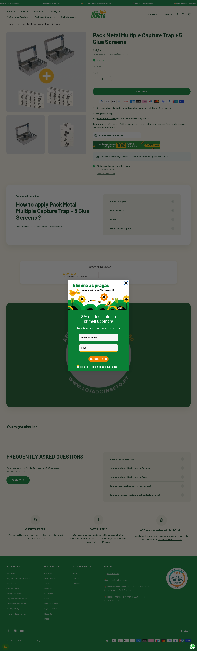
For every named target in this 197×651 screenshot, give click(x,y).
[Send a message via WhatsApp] (192, 646)
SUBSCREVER (98, 359)
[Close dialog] (126, 283)
